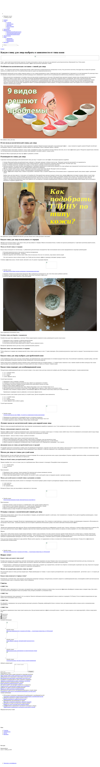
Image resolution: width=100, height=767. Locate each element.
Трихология (6, 29)
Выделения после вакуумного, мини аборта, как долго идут (16, 678)
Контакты (6, 42)
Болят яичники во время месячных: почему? (12, 683)
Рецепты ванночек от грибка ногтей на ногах (15, 699)
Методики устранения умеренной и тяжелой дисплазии (17, 701)
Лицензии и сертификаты (10, 763)
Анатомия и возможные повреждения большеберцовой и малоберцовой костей (23, 696)
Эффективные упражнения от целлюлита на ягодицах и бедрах (19, 707)
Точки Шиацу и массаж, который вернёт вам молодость (20, 640)
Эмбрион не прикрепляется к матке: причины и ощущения (15, 680)
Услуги (5, 733)
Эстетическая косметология (13, 33)
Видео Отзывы (10, 26)
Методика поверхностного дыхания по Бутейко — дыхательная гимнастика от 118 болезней (27, 551)
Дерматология (7, 35)
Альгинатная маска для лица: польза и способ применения (21, 660)
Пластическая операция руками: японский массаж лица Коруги (19, 499)
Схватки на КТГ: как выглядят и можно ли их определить (15, 686)
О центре (8, 22)
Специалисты (9, 24)
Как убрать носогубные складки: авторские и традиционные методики (21, 271)
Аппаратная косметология (13, 34)
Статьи (8, 27)
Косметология (7, 30)
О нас (5, 21)
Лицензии (8, 25)
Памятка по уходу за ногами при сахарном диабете (16, 704)
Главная (5, 20)
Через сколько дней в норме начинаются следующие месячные (16, 675)
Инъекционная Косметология (13, 31)
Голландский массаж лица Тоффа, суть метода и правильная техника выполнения (24, 414)
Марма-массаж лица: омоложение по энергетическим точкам (21, 650)
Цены (5, 37)
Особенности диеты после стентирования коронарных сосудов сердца (18, 691)
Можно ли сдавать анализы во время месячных (12, 688)
